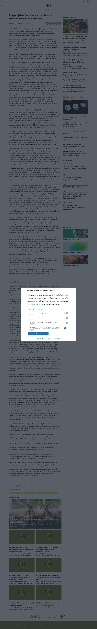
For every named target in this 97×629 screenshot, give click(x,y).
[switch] (66, 313)
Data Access (48, 338)
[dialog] (48, 314)
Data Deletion (40, 338)
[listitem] (48, 310)
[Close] (73, 290)
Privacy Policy (56, 338)
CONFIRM (38, 333)
